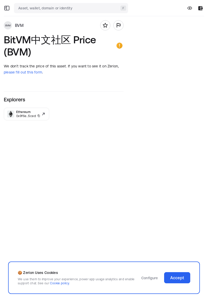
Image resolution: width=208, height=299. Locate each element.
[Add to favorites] (105, 25)
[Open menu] (7, 8)
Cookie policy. (60, 283)
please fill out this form (23, 72)
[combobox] (71, 8)
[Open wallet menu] (200, 8)
